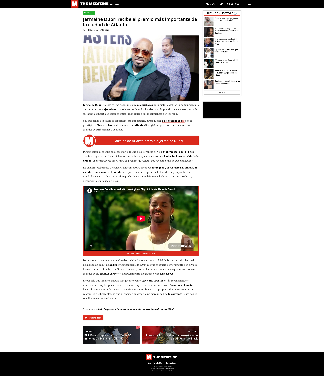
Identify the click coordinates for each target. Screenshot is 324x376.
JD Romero (92, 30)
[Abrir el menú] (249, 4)
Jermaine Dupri (92, 105)
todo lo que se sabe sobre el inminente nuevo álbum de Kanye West (135, 309)
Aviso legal (171, 363)
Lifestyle (89, 12)
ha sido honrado (172, 121)
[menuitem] (210, 4)
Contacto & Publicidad (157, 363)
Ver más (222, 92)
